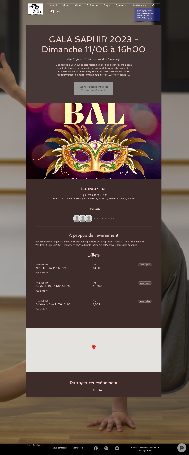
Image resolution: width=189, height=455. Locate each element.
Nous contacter (59, 447)
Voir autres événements (93, 90)
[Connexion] (51, 11)
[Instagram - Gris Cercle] (106, 448)
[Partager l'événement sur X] (93, 390)
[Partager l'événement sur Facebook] (87, 390)
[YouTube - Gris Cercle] (117, 448)
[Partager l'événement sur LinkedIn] (100, 390)
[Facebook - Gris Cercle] (96, 448)
